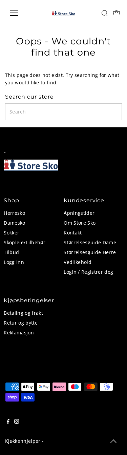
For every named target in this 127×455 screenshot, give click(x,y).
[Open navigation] (19, 12)
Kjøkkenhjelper (23, 441)
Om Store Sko (80, 223)
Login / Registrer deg (88, 272)
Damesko (14, 223)
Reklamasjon (19, 332)
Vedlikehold (77, 262)
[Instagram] (17, 422)
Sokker (11, 232)
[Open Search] (105, 13)
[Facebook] (8, 422)
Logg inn (14, 262)
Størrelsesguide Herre (90, 252)
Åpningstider (79, 213)
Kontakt (73, 232)
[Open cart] (116, 13)
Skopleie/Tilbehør (24, 242)
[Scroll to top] (113, 441)
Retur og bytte (21, 322)
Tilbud (11, 252)
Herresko (14, 213)
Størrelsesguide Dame (90, 242)
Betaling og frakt (23, 313)
